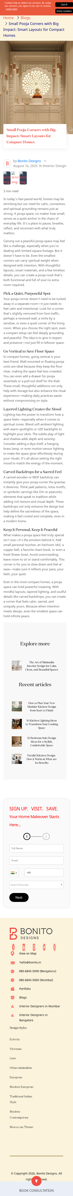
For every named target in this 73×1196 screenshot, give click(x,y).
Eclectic (15, 1039)
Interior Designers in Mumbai (39, 1006)
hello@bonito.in (30, 962)
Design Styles (18, 1028)
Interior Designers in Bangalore (33, 1017)
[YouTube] (44, 947)
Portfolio (25, 989)
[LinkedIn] (24, 947)
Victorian (15, 1049)
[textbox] (14, 873)
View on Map (27, 953)
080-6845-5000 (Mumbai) (36, 980)
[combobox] (13, 873)
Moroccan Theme (21, 1127)
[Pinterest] (54, 947)
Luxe (13, 1058)
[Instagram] (34, 947)
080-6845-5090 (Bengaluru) (37, 971)
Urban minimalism (21, 1068)
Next (19, 897)
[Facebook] (13, 947)
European (16, 1077)
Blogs (23, 997)
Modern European (21, 1087)
